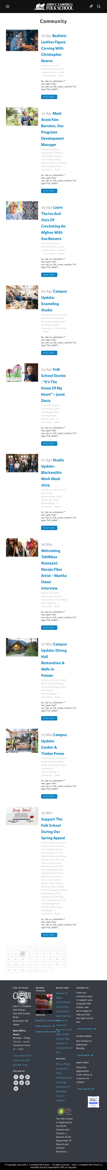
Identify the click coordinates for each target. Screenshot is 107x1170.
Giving (58, 159)
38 (23, 970)
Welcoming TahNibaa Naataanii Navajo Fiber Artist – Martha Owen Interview (54, 569)
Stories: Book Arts (49, 163)
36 (9, 970)
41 (43, 970)
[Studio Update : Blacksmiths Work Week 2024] (22, 463)
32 (43, 964)
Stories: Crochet (57, 250)
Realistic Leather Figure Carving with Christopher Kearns (54, 48)
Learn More (83, 1055)
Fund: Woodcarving (50, 900)
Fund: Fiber (57, 866)
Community (46, 156)
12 (30, 953)
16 (57, 953)
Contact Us (62, 1043)
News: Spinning (48, 603)
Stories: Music (55, 166)
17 (64, 953)
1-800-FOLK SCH (22, 1055)
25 (57, 959)
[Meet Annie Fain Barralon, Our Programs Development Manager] (22, 116)
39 (29, 970)
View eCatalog (43, 1026)
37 (16, 970)
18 (9, 959)
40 (36, 970)
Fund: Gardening (55, 683)
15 (50, 953)
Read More (49, 97)
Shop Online (84, 1089)
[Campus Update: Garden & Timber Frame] (22, 741)
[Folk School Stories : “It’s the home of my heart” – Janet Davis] (22, 372)
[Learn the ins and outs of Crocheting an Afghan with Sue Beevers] (22, 210)
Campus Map (63, 1038)
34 (57, 964)
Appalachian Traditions (52, 153)
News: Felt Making (57, 599)
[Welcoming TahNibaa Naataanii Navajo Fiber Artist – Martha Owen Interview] (22, 547)
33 (50, 964)
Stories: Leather (57, 72)
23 (43, 959)
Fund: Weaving (56, 897)
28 (16, 964)
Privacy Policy (63, 1064)
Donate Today (85, 1029)
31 (36, 964)
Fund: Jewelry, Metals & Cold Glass (52, 873)
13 (36, 953)
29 (22, 964)
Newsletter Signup (46, 1032)
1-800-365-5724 (21, 1060)
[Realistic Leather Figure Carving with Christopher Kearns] (22, 40)
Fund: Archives (56, 846)
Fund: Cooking (48, 863)
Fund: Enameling (55, 318)
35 (64, 964)
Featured (57, 156)
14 (43, 953)
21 (30, 959)
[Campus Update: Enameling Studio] (22, 297)
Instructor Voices (49, 69)
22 (36, 959)
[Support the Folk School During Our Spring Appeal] (22, 816)
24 (50, 959)
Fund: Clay (59, 859)
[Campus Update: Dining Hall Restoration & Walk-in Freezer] (22, 647)
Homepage (53, 321)
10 (16, 953)
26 (64, 959)
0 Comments (49, 75)
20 (22, 959)
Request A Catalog (46, 1020)
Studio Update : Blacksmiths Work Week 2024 (52, 473)
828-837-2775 (20, 1064)
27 (9, 964)
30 (29, 964)
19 (16, 959)
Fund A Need (47, 159)
